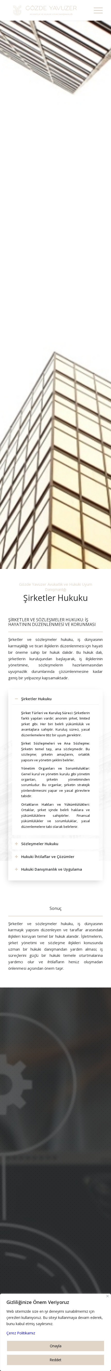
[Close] (107, 1296)
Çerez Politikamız (20, 1333)
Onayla (55, 1345)
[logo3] (46, 10)
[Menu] (96, 10)
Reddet (55, 1359)
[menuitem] (96, 10)
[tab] (55, 699)
